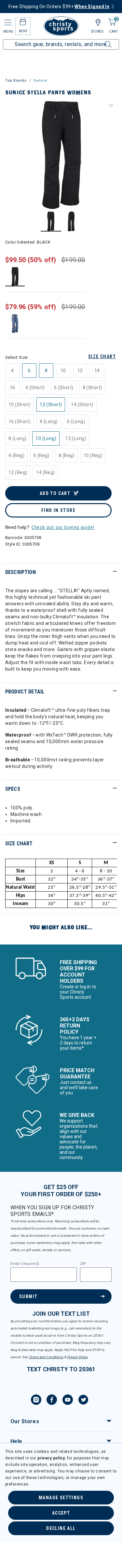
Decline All (60, 1528)
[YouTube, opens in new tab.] (67, 1400)
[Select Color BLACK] (15, 276)
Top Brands (16, 80)
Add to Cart (55, 493)
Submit (28, 1296)
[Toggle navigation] (7, 22)
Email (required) (24, 1264)
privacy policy (51, 1458)
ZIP (83, 1264)
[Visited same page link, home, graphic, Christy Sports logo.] (61, 26)
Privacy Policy (77, 1357)
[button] (110, 105)
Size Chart (102, 356)
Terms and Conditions (46, 1357)
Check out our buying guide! (63, 527)
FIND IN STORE (58, 510)
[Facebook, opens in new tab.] (52, 1400)
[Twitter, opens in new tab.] (83, 1400)
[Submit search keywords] (101, 40)
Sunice (40, 80)
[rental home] (23, 23)
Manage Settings (61, 1497)
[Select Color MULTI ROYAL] (15, 323)
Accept (61, 1513)
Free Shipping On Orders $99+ (58, 6)
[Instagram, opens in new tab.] (36, 1400)
